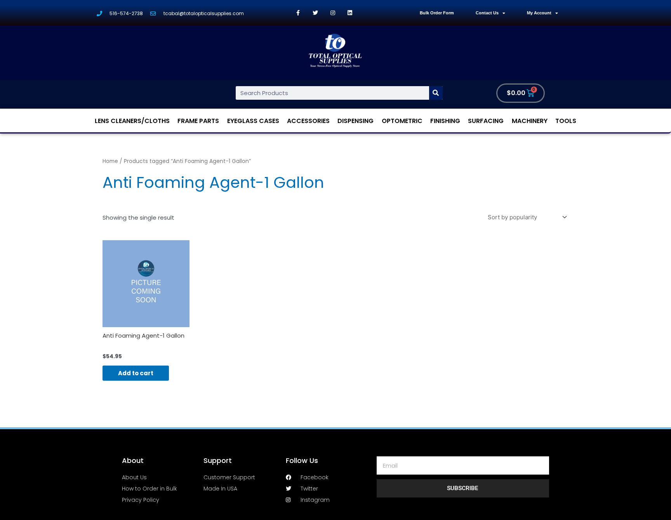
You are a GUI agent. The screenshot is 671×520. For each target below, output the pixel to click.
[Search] (436, 93)
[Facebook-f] (298, 13)
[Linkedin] (350, 13)
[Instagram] (332, 13)
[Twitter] (315, 13)
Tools (565, 120)
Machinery (530, 120)
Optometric (402, 120)
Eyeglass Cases (253, 120)
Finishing (445, 120)
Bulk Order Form (437, 12)
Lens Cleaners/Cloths (132, 120)
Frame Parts (198, 120)
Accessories (308, 120)
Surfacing (486, 120)
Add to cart (135, 373)
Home (110, 161)
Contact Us (487, 12)
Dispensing (355, 120)
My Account (539, 12)
